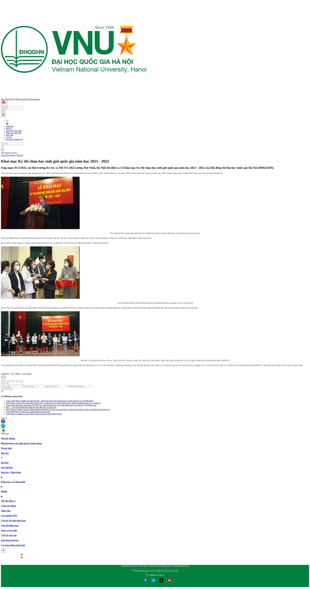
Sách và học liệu (9, 530)
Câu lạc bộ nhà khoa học (13, 520)
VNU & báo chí (8, 535)
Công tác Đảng (8, 506)
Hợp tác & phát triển (13, 133)
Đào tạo (9, 129)
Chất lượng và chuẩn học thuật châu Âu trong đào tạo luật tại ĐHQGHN (34, 414)
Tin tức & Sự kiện (8, 155)
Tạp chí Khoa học (10, 525)
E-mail (22, 99)
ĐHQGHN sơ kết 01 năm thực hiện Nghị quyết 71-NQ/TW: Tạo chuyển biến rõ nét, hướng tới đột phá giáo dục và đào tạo (53, 403)
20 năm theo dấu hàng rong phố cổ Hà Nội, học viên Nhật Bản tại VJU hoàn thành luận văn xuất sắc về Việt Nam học (51, 405)
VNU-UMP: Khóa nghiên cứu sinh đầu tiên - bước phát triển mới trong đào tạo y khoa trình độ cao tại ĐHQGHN (49, 401)
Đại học (5, 462)
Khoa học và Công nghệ (13, 482)
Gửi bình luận (7, 389)
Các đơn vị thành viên (14, 139)
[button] (155, 421)
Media (4, 491)
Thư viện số (5, 99)
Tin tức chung (8, 438)
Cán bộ (8, 137)
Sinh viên (9, 135)
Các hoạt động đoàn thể (13, 545)
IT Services (29, 99)
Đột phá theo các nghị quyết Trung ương (21, 443)
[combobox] (4, 103)
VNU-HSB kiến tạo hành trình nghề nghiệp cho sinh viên (28, 412)
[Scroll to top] (3, 551)
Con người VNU (9, 515)
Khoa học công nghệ (14, 131)
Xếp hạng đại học (10, 540)
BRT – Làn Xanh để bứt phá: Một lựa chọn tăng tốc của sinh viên (31, 407)
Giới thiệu (9, 126)
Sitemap (37, 99)
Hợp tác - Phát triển (11, 472)
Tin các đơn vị (8, 501)
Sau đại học (7, 467)
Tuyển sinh (6, 448)
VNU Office (15, 99)
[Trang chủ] (73, 97)
